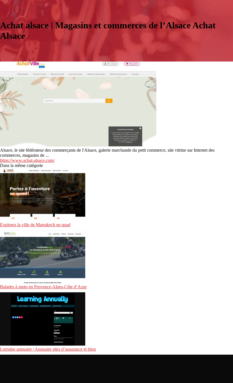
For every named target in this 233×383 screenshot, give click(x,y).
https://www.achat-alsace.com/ (27, 160)
